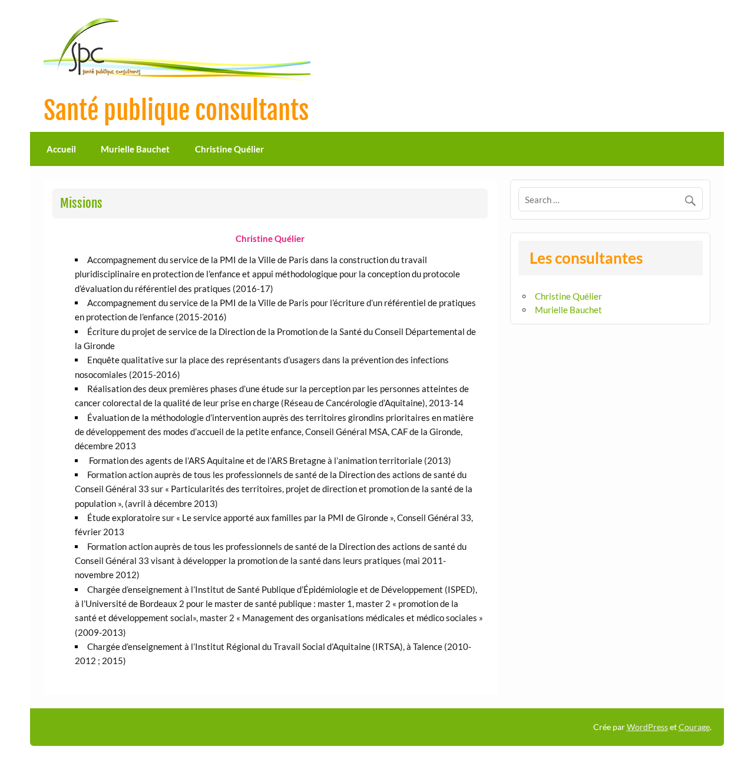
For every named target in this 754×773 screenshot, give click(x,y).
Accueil (61, 149)
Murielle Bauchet (135, 149)
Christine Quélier (229, 149)
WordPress (647, 727)
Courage (694, 727)
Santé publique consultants (176, 111)
